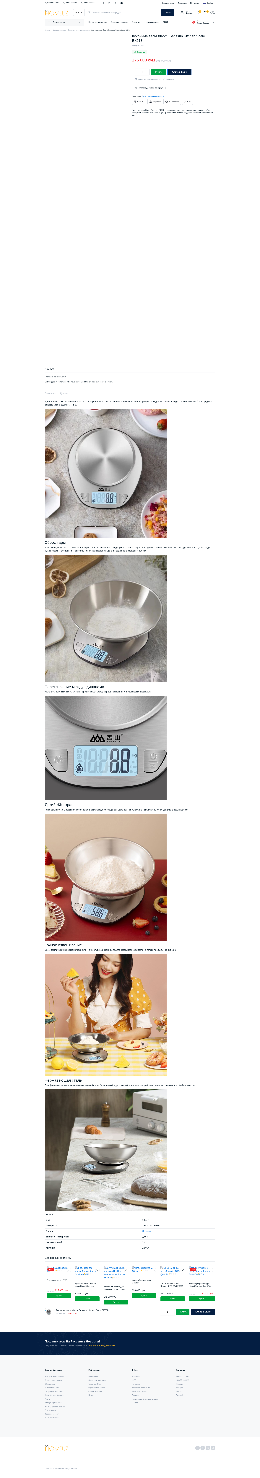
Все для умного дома (53, 1380)
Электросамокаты (52, 1418)
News (90, 1395)
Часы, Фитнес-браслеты (54, 1395)
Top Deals (136, 1377)
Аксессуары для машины (55, 1406)
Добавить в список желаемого (149, 79)
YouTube (121, 3)
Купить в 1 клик (179, 72)
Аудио (47, 1399)
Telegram (103, 2)
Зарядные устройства (53, 1403)
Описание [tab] (50, 393)
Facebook (115, 3)
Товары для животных (54, 1391)
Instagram (109, 3)
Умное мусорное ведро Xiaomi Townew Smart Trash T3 (201, 1286)
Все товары (182, 3)
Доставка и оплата (119, 22)
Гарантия (136, 22)
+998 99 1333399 (182, 1380)
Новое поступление (97, 22)
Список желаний (95, 1391)
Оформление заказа (96, 1388)
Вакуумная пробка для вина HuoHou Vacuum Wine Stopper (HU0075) (115, 1289)
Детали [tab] (64, 393)
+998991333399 (89, 3)
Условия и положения (141, 1388)
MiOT (165, 22)
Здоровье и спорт (52, 1414)
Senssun (146, 1231)
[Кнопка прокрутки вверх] (254, 1472)
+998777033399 (71, 3)
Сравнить (170, 79)
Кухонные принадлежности (78, 30)
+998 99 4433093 (182, 1377)
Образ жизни (50, 1384)
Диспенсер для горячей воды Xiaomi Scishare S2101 (85, 1286)
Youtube (179, 1391)
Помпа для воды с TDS (57, 1280)
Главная (48, 30)
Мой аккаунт (195, 3)
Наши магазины (168, 3)
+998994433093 (53, 3)
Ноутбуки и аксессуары (54, 1377)
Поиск (168, 12)
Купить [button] (116, 1302)
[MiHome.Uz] (56, 12)
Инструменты (50, 1410)
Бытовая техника (59, 30)
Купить (59, 1295)
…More (135, 1403)
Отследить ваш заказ (97, 1380)
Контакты (136, 1384)
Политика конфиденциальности (145, 1399)
